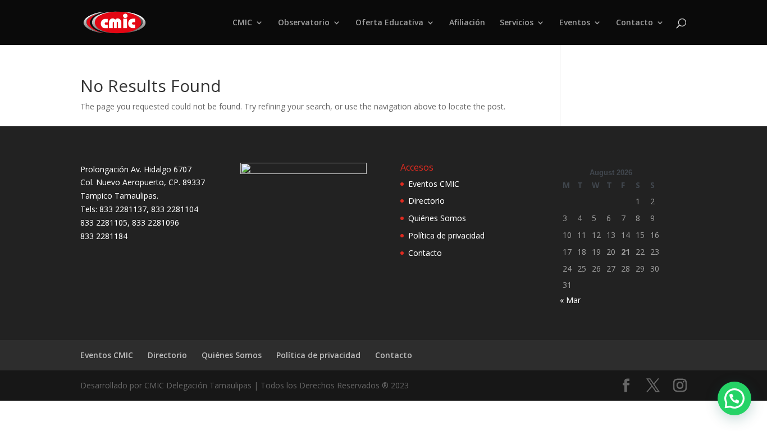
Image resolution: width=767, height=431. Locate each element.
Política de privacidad (446, 235)
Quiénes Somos (437, 218)
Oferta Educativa (389, 23)
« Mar (570, 300)
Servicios (516, 23)
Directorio (426, 200)
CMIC (242, 23)
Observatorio (304, 23)
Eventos (574, 23)
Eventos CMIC (433, 183)
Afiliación (467, 23)
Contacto (634, 23)
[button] (734, 398)
